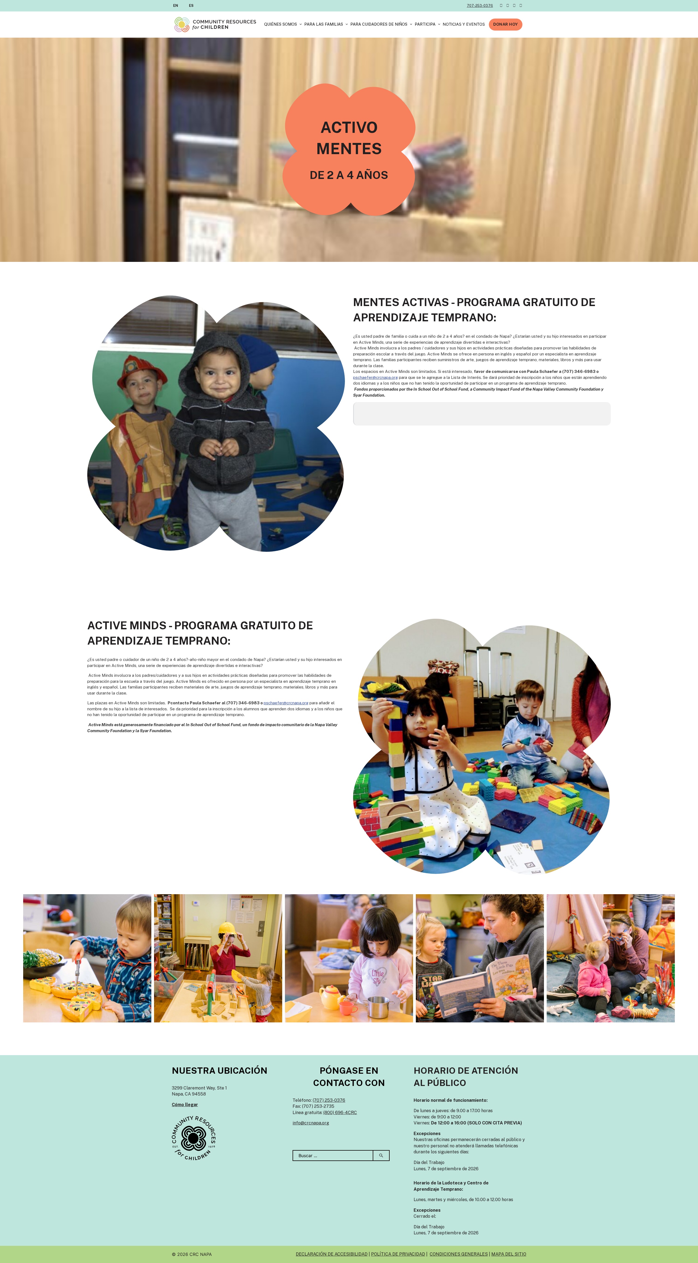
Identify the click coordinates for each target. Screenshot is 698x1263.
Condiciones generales (459, 1254)
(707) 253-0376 (329, 1100)
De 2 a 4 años (349, 175)
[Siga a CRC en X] (501, 6)
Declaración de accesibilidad (332, 1254)
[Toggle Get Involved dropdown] (439, 24)
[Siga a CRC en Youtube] (520, 6)
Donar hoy (505, 24)
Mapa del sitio (508, 1254)
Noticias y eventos (464, 24)
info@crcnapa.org (311, 1123)
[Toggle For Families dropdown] (347, 24)
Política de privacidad (398, 1254)
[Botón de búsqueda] (381, 1155)
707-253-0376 (480, 6)
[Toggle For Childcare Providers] (411, 24)
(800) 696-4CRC (340, 1112)
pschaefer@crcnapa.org (375, 377)
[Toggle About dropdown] (301, 24)
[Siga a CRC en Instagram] (514, 6)
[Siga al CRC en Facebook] (507, 6)
